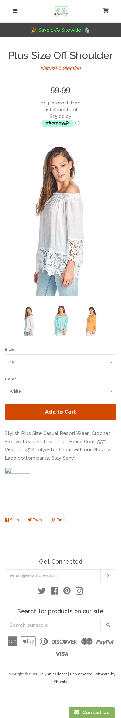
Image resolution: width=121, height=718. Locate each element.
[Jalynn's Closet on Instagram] (79, 592)
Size (9, 350)
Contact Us (94, 712)
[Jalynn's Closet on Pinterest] (67, 592)
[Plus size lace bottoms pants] (17, 472)
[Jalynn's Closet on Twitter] (42, 592)
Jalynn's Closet (53, 674)
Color (10, 379)
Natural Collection (60, 68)
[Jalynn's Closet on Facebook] (54, 592)
